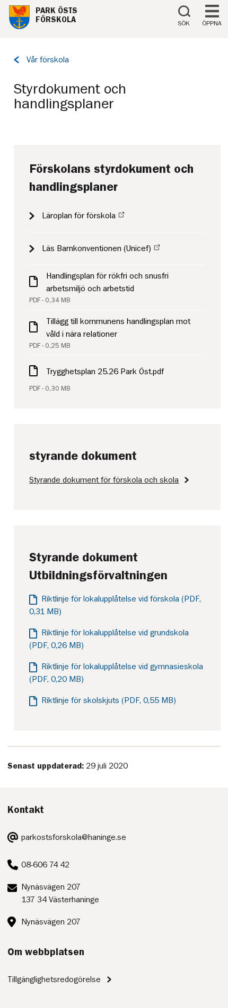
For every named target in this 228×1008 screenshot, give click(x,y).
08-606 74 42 (45, 865)
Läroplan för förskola (79, 215)
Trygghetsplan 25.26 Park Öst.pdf (105, 371)
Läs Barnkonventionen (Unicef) (96, 248)
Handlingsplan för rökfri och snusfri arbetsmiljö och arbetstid (107, 282)
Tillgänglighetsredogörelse (54, 979)
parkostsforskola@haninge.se (73, 837)
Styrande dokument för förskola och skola (104, 480)
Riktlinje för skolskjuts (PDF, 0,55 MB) (108, 700)
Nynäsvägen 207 (51, 922)
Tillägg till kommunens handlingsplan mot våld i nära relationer (118, 327)
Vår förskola (48, 60)
